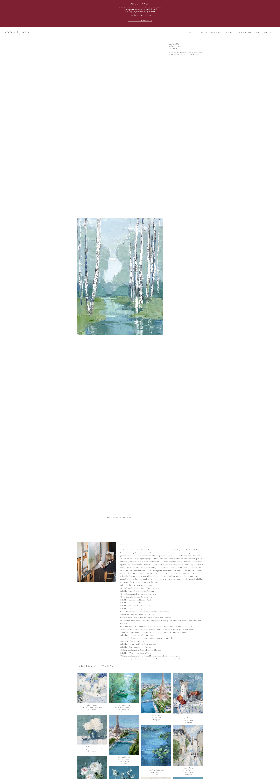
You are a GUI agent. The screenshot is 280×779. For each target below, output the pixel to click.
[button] (191, 33)
